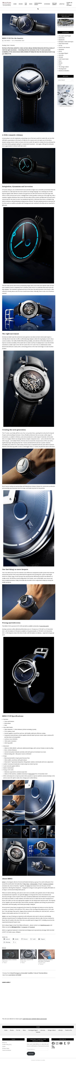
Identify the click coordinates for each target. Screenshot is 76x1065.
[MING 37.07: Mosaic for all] (28, 954)
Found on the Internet (64, 47)
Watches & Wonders (64, 70)
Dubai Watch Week (63, 43)
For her (60, 45)
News (60, 61)
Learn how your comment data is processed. (35, 1019)
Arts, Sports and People (65, 36)
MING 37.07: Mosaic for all (26, 959)
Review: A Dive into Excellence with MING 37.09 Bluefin (45, 960)
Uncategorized (62, 68)
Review (60, 63)
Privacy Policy (5, 1048)
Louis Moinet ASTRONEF (14, 975)
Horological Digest (63, 53)
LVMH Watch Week (63, 59)
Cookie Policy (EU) (6, 1044)
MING (3, 882)
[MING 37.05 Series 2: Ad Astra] (10, 954)
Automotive (61, 37)
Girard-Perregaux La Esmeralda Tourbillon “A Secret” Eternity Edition (28, 973)
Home (3, 1046)
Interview (61, 55)
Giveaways (61, 49)
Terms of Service (6, 1050)
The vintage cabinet (64, 67)
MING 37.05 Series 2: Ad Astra (9, 959)
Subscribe (30, 1053)
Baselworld (61, 39)
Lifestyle (61, 57)
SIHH (60, 65)
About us (4, 1042)
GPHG (60, 51)
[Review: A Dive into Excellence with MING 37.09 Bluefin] (46, 954)
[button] (13, 787)
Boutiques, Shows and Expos (66, 41)
